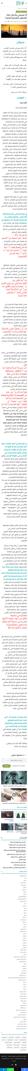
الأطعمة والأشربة (22, 896)
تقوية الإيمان (23, 973)
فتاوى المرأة (9, 1045)
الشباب (16, 1040)
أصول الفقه (23, 885)
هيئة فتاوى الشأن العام (21, 1028)
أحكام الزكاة (18, 1037)
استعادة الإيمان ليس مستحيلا (8, 820)
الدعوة (24, 906)
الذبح (25, 908)
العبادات (24, 940)
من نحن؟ (12, 1058)
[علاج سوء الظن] (7, 826)
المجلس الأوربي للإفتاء (21, 959)
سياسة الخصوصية (5, 1058)
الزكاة (25, 910)
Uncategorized (23, 876)
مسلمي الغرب (23, 1050)
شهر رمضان (24, 1045)
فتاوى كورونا (23, 998)
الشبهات (18, 12)
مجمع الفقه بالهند (22, 1015)
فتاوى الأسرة (23, 994)
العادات (24, 938)
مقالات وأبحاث (23, 1021)
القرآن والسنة (23, 952)
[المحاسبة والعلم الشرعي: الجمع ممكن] (21, 826)
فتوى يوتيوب (23, 1001)
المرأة (25, 964)
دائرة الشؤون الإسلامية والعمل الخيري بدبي (17, 977)
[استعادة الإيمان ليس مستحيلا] (7, 814)
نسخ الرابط (6, 766)
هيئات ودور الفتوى (22, 1024)
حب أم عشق (24, 819)
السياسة (24, 917)
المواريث (24, 968)
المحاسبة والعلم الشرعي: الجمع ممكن (21, 832)
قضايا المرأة (16, 1047)
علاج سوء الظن (10, 832)
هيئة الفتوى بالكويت (21, 1026)
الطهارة (24, 936)
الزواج (25, 913)
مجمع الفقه (23, 1012)
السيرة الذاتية (23, 920)
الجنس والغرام (23, 901)
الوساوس (24, 971)
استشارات (20, 8)
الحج (25, 903)
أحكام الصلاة (11, 1037)
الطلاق (24, 933)
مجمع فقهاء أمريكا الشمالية (20, 1017)
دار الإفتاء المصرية (22, 980)
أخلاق (25, 880)
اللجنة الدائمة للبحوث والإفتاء (20, 957)
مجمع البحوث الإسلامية (21, 1010)
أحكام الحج (24, 1037)
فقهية (24, 1003)
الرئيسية (24, 8)
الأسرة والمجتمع (23, 1040)
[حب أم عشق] (21, 814)
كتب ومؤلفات (23, 1008)
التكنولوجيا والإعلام (22, 899)
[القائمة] (2, 4)
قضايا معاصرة (23, 1005)
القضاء (24, 954)
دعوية (24, 982)
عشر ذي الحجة (17, 1045)
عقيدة (24, 989)
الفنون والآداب (23, 950)
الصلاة (24, 924)
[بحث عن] (26, 4)
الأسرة (24, 892)
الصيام (24, 927)
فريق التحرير (23, 21)
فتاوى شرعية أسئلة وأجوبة (20, 1058)
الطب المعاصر (23, 929)
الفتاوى (24, 947)
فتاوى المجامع (23, 996)
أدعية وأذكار (23, 883)
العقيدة (24, 945)
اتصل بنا (14, 1061)
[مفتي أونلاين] (20, 3)
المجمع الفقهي (22, 961)
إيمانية (24, 887)
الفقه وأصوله (10, 1040)
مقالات (24, 1019)
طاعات (24, 987)
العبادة (24, 943)
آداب (25, 878)
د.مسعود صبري (22, 975)
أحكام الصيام (4, 1037)
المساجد (3, 1040)
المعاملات (24, 966)
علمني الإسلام (23, 991)
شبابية (24, 984)
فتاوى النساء (23, 1047)
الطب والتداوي (23, 931)
